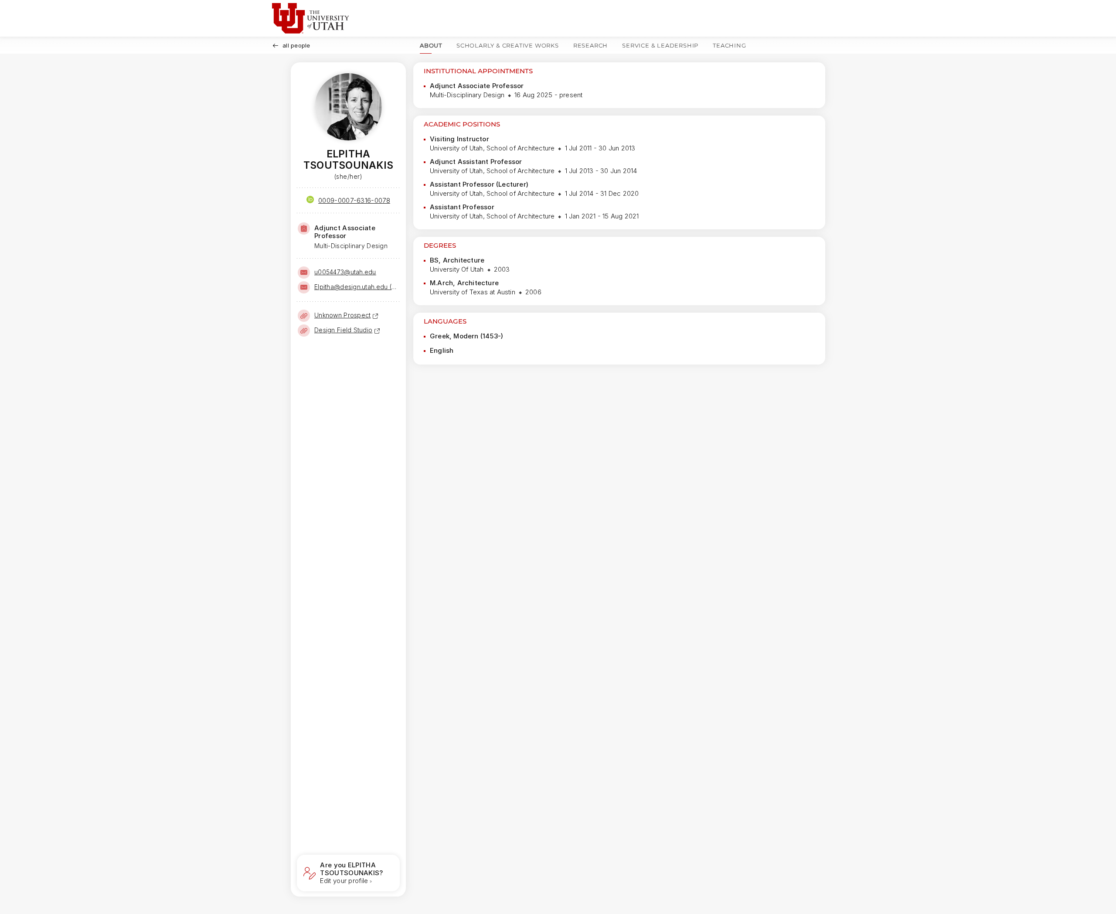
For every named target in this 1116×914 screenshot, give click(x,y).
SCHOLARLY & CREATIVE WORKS (507, 45)
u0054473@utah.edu (345, 272)
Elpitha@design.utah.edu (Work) (356, 286)
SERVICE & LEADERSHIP (660, 45)
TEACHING (729, 45)
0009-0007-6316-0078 (354, 200)
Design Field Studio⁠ (343, 330)
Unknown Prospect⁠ (342, 315)
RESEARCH (590, 45)
